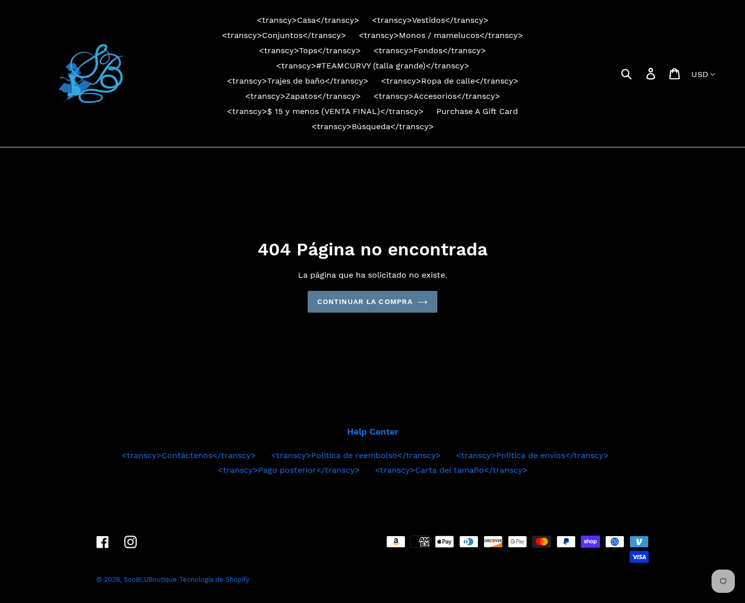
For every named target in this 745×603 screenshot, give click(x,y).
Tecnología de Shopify (214, 579)
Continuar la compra (365, 301)
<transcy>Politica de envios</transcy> (532, 455)
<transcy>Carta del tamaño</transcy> (451, 470)
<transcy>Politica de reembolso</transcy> (356, 455)
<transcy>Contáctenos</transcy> (189, 455)
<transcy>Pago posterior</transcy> (289, 470)
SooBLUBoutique (150, 579)
